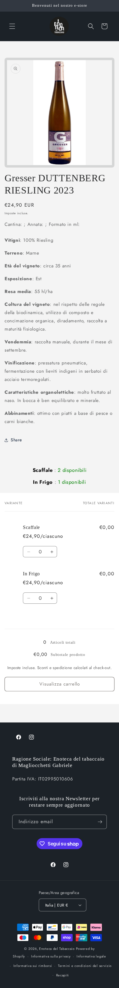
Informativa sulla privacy (51, 956)
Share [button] (16, 440)
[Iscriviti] (99, 822)
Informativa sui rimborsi (32, 965)
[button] (12, 26)
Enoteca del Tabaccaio (57, 948)
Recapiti (62, 975)
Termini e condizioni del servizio (85, 965)
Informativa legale (91, 956)
